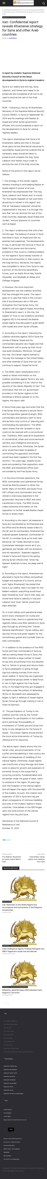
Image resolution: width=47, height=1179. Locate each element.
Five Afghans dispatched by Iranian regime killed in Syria (11, 859)
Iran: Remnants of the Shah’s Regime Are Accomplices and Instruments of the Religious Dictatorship (22, 907)
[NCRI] (23, 2)
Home (4, 10)
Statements (10, 10)
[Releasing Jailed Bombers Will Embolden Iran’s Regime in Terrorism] (23, 973)
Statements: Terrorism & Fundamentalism (27, 10)
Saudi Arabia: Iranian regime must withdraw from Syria (36, 859)
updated (8, 840)
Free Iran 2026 (7, 901)
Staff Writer (13, 38)
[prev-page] (3, 1003)
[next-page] (7, 1003)
